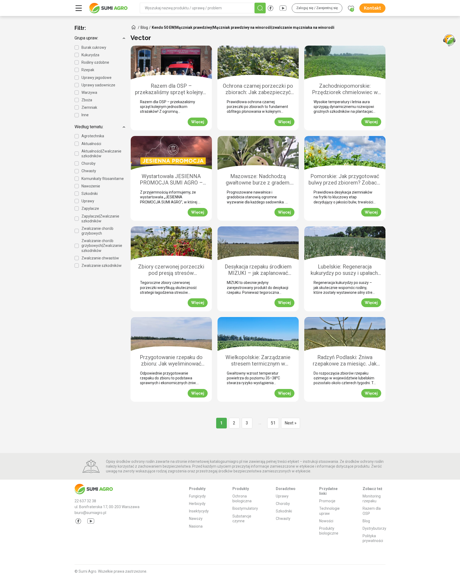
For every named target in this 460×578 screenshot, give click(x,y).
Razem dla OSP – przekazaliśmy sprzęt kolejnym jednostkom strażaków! (171, 89)
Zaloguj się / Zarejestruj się (317, 8)
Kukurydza (90, 55)
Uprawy (87, 201)
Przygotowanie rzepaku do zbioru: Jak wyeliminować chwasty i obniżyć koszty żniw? (171, 361)
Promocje (327, 501)
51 (273, 423)
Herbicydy (197, 503)
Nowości (326, 521)
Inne (85, 115)
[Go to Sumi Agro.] (133, 27)
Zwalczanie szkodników (101, 265)
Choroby (88, 163)
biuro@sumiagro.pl (90, 513)
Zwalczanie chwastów (100, 258)
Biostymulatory (245, 508)
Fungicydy (197, 496)
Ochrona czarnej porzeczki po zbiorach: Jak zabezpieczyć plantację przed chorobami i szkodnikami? (258, 89)
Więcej (197, 122)
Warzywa (89, 92)
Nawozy (196, 518)
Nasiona (196, 526)
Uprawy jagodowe (96, 77)
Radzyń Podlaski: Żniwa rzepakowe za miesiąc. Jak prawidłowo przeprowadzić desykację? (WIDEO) (345, 361)
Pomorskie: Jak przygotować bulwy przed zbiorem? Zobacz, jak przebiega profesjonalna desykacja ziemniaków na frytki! (345, 180)
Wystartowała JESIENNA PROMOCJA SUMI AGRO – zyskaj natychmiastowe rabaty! (171, 180)
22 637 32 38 (85, 501)
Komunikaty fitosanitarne (102, 178)
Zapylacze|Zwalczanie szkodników (100, 218)
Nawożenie (90, 186)
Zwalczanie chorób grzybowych (97, 230)
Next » (291, 423)
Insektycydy (199, 511)
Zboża (86, 100)
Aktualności (91, 144)
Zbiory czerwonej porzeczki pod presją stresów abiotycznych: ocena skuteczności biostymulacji (171, 270)
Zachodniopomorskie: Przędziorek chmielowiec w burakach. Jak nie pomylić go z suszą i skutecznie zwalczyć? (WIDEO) (345, 89)
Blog (366, 521)
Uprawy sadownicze (98, 85)
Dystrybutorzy (374, 528)
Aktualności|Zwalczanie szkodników (101, 153)
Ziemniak (89, 107)
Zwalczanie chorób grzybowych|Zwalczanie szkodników (101, 245)
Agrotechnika (92, 136)
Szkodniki (89, 193)
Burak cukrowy (93, 47)
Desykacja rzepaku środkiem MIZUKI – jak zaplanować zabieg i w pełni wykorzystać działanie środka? (258, 270)
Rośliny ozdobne (95, 62)
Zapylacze (90, 208)
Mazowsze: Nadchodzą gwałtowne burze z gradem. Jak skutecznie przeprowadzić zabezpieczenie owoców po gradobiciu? (258, 180)
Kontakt (372, 8)
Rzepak (87, 70)
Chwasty (88, 171)
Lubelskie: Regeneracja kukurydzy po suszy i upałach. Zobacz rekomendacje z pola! (345, 270)
